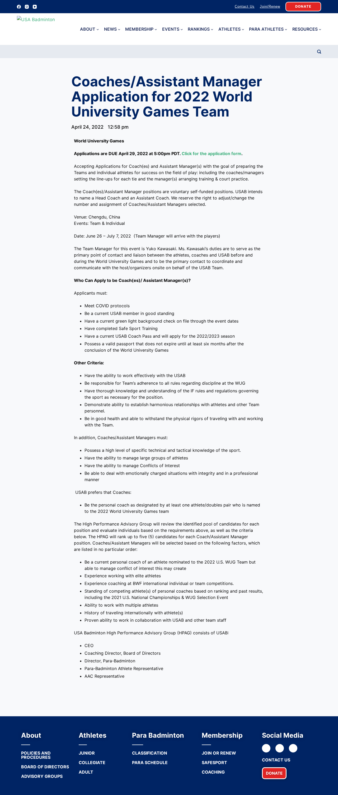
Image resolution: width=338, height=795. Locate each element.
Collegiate (92, 762)
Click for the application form (211, 153)
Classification (149, 753)
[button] (274, 773)
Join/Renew (270, 6)
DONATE (303, 6)
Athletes (229, 29)
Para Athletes (266, 29)
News (110, 29)
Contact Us (245, 6)
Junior (87, 753)
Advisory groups (42, 776)
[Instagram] (27, 7)
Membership (139, 29)
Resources (305, 29)
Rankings (199, 29)
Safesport (214, 762)
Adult (86, 772)
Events (170, 29)
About (87, 29)
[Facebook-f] (266, 748)
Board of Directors (45, 766)
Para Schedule (150, 762)
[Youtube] (293, 748)
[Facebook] (19, 7)
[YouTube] (35, 7)
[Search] (319, 52)
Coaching (213, 772)
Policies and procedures (36, 755)
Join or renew (219, 753)
